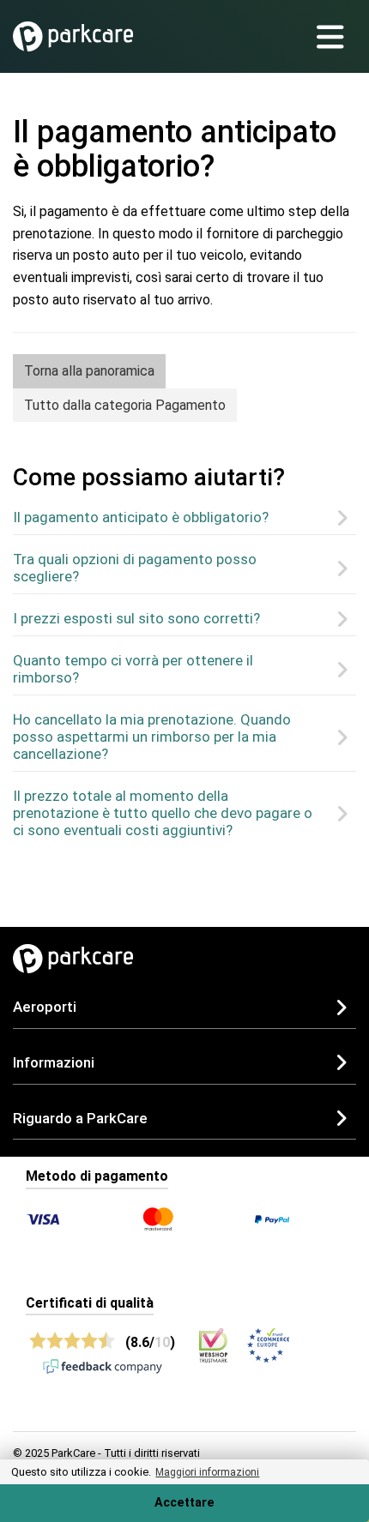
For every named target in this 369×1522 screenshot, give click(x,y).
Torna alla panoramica (89, 371)
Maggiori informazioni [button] (207, 1472)
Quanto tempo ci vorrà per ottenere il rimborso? (133, 669)
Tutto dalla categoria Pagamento (125, 405)
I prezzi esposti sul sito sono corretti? (136, 618)
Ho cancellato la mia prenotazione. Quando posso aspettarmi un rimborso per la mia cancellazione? (152, 736)
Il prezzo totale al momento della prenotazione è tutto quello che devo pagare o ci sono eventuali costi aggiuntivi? (162, 813)
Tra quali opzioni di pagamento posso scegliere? (135, 567)
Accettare (184, 1502)
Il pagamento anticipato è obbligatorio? (141, 517)
